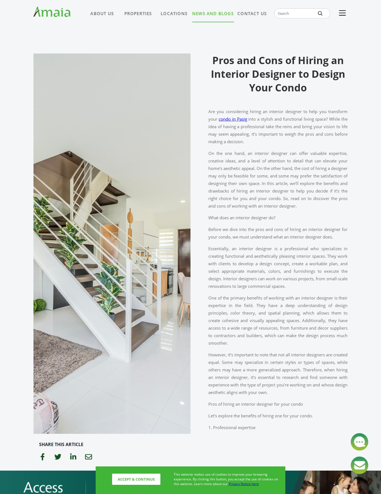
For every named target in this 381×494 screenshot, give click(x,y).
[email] (88, 457)
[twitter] (57, 457)
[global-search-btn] (320, 13)
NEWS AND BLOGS (213, 13)
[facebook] (42, 457)
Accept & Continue (136, 479)
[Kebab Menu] (342, 13)
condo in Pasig (233, 119)
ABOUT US (102, 13)
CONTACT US (252, 13)
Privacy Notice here (244, 483)
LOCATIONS (174, 13)
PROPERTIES (138, 13)
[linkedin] (73, 457)
